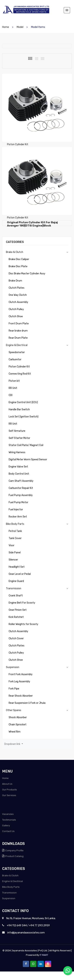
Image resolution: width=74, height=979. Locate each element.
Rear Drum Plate (18, 337)
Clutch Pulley (16, 309)
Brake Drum (15, 280)
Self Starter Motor (19, 438)
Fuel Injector (16, 509)
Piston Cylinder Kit (19, 366)
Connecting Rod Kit (20, 373)
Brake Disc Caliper (19, 259)
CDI (10, 395)
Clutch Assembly (18, 302)
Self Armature (17, 430)
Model (20, 27)
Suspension (12, 667)
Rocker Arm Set (18, 516)
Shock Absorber (18, 717)
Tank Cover (15, 538)
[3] (36, 58)
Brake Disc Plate (18, 266)
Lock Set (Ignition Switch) (23, 416)
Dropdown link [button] (12, 744)
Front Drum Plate (19, 323)
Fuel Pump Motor (18, 502)
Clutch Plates (16, 287)
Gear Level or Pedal (20, 574)
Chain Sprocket (17, 724)
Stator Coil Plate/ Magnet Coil (26, 445)
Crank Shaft (16, 595)
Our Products (9, 789)
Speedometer (17, 352)
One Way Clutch (18, 295)
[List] (42, 58)
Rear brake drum (18, 330)
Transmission (13, 588)
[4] (30, 58)
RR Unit (13, 388)
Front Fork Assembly (21, 674)
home (5, 27)
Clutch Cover (16, 638)
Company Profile (14, 850)
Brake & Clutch (14, 252)
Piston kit (14, 380)
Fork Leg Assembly (19, 681)
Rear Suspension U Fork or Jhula (27, 702)
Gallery (6, 825)
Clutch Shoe (16, 316)
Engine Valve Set (18, 466)
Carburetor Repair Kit (21, 488)
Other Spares (13, 710)
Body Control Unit (19, 473)
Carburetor (15, 359)
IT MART (44, 955)
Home (5, 778)
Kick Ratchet (16, 617)
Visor (11, 545)
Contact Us (8, 831)
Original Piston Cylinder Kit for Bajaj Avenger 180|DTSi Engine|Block (32, 224)
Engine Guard (16, 581)
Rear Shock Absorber (21, 695)
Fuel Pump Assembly (21, 495)
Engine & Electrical (16, 345)
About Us (7, 784)
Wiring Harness (17, 452)
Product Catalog (14, 856)
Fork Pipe (14, 688)
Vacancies (8, 814)
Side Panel (15, 552)
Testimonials (9, 819)
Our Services (9, 795)
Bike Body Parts (15, 523)
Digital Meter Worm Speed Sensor (28, 459)
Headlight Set (17, 566)
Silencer (13, 559)
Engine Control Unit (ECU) (23, 402)
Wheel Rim (14, 731)
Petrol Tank (15, 531)
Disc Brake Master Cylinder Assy (27, 273)
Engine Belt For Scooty (22, 602)
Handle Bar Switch (19, 409)
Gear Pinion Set (18, 609)
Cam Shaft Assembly (21, 480)
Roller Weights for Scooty (23, 624)
